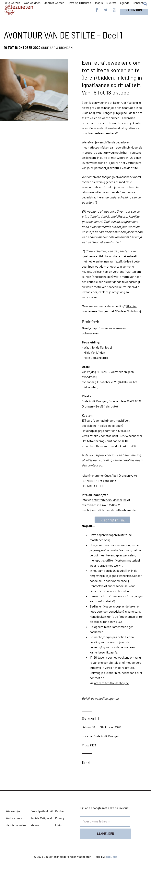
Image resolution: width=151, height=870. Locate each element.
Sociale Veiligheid (41, 818)
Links (58, 825)
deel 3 (114, 216)
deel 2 (104, 216)
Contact (138, 3)
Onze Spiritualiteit (41, 811)
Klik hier (131, 306)
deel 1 (95, 216)
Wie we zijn (13, 811)
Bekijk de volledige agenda (100, 698)
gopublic (111, 856)
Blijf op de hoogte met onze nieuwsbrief (105, 808)
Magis (99, 3)
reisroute (111, 406)
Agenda (124, 3)
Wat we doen (14, 818)
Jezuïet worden (16, 825)
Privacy (59, 818)
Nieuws (111, 3)
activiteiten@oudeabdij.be (109, 500)
